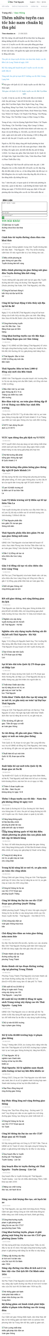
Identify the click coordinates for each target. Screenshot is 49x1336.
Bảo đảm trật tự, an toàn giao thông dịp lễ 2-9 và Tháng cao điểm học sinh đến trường (24, 404)
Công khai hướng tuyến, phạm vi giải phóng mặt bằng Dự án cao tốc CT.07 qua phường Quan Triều (24, 1235)
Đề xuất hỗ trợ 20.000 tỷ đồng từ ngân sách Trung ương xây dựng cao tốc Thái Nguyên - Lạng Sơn (23, 1002)
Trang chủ (7, 13)
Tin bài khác (11, 220)
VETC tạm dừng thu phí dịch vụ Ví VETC (23, 437)
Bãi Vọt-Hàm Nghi (13, 104)
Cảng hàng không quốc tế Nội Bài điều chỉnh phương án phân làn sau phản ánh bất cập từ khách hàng (24, 834)
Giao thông (19, 13)
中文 (38, 2)
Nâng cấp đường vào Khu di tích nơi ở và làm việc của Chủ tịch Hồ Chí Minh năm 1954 (24, 1271)
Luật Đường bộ (29, 186)
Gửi (3, 218)
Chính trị (34, 6)
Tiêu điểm (5, 6)
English (32, 2)
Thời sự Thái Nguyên (20, 6)
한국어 (44, 2)
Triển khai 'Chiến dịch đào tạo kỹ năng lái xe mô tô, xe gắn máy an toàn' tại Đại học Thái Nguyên (24, 700)
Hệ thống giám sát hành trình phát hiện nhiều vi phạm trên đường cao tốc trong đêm (23, 1307)
